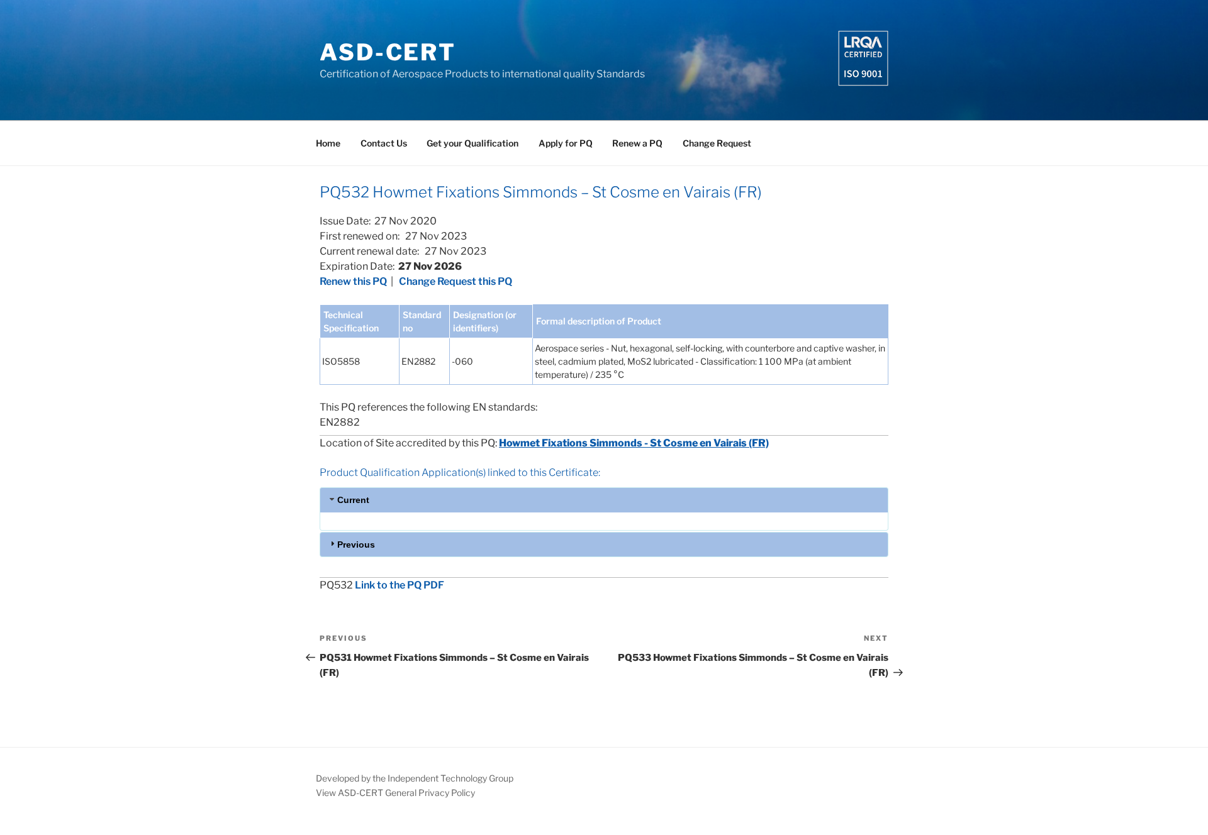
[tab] (604, 499)
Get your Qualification (472, 143)
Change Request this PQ (455, 281)
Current (353, 500)
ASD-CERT (388, 52)
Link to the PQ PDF (399, 585)
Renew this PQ (353, 281)
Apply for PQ (566, 143)
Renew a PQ (637, 143)
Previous (356, 544)
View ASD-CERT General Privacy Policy (395, 792)
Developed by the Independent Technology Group (414, 778)
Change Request (717, 143)
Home (328, 143)
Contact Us (384, 143)
